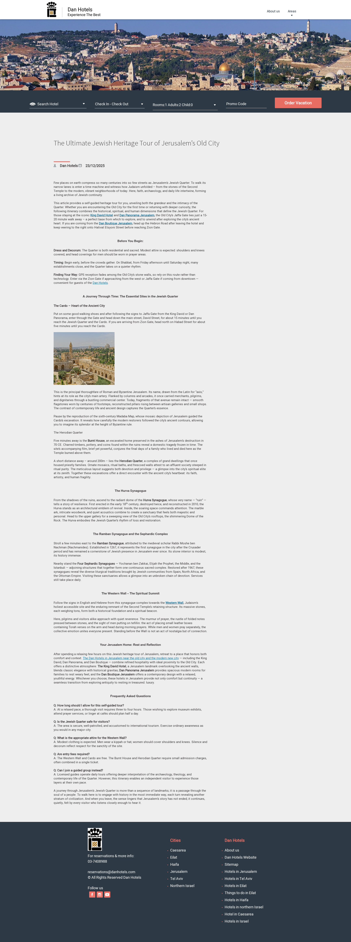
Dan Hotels (100, 283)
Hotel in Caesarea (239, 914)
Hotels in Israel (237, 921)
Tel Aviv (176, 879)
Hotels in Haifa (236, 900)
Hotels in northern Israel (244, 907)
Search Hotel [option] (47, 104)
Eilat (173, 857)
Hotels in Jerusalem (241, 871)
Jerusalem (178, 871)
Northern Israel (182, 886)
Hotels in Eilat (236, 886)
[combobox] (58, 103)
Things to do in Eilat (240, 893)
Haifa (174, 864)
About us (273, 11)
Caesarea (178, 850)
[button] (84, 384)
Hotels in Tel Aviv (238, 879)
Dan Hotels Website (241, 857)
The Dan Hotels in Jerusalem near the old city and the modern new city (131, 658)
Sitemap (231, 864)
